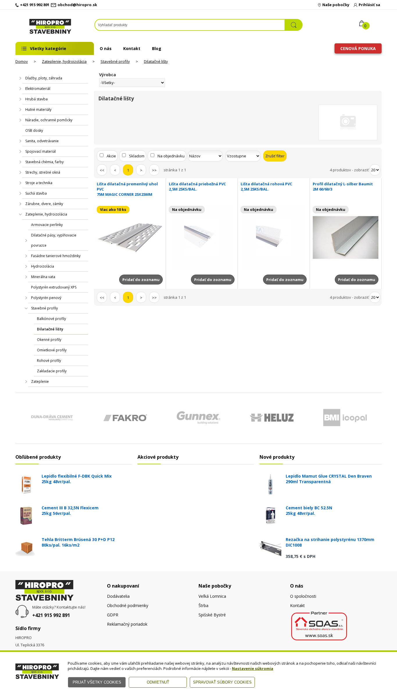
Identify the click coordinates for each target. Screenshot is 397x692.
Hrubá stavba (36, 99)
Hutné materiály (38, 109)
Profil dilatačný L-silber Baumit (343, 186)
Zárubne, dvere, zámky (44, 203)
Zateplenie (40, 381)
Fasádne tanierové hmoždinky (56, 255)
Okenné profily (49, 339)
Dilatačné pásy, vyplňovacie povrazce (53, 240)
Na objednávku (171, 156)
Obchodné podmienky (127, 605)
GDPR (112, 615)
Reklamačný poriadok (127, 624)
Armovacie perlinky (47, 224)
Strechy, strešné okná (42, 172)
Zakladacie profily (52, 371)
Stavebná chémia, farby (44, 161)
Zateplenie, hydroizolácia (64, 61)
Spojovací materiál (40, 151)
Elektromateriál (37, 88)
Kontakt (131, 48)
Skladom (136, 156)
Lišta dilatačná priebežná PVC (197, 186)
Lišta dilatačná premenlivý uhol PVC (127, 189)
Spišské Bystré (212, 615)
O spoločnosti (303, 596)
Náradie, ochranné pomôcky (48, 120)
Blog (156, 48)
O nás (106, 48)
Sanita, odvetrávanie (42, 140)
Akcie (111, 156)
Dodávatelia (118, 596)
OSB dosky (34, 130)
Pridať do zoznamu (141, 279)
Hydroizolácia (42, 266)
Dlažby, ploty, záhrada (43, 78)
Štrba (203, 605)
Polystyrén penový (46, 297)
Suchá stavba (36, 193)
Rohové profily (49, 360)
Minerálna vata (43, 276)
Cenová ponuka (358, 48)
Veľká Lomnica (212, 596)
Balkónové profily (51, 318)
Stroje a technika (38, 182)
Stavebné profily (115, 61)
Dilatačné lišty (156, 61)
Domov (21, 61)
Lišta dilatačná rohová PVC (266, 186)
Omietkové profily (52, 350)
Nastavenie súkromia (252, 668)
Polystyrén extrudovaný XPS (53, 287)
